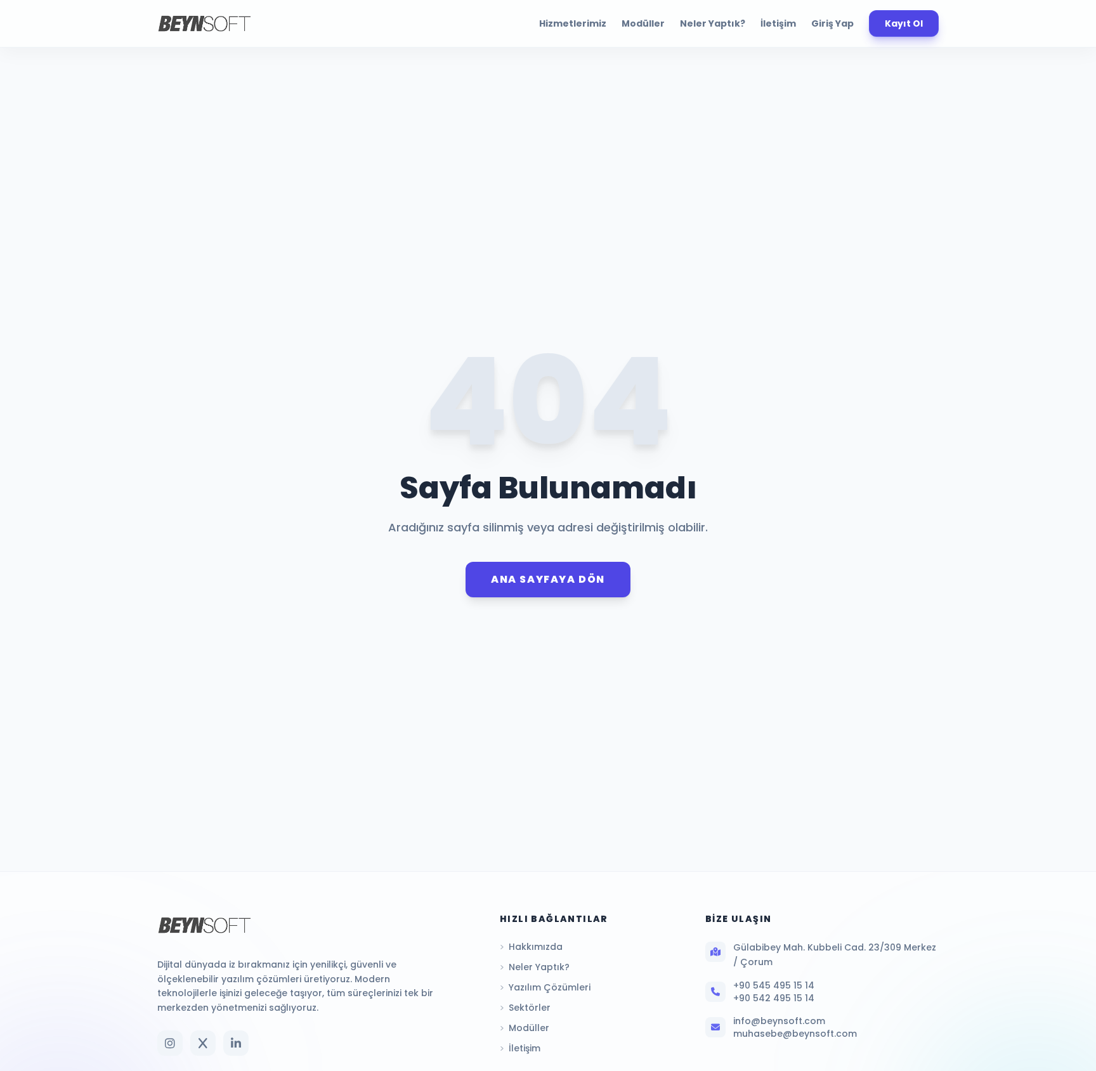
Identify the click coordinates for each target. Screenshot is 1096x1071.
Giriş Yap (832, 23)
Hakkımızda (536, 946)
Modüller (643, 23)
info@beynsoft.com (779, 1021)
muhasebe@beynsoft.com (795, 1033)
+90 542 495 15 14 (773, 998)
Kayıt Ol (904, 23)
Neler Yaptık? (712, 23)
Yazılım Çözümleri (549, 987)
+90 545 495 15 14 (773, 985)
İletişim (778, 23)
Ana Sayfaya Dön (548, 579)
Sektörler (530, 1007)
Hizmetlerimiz (572, 23)
